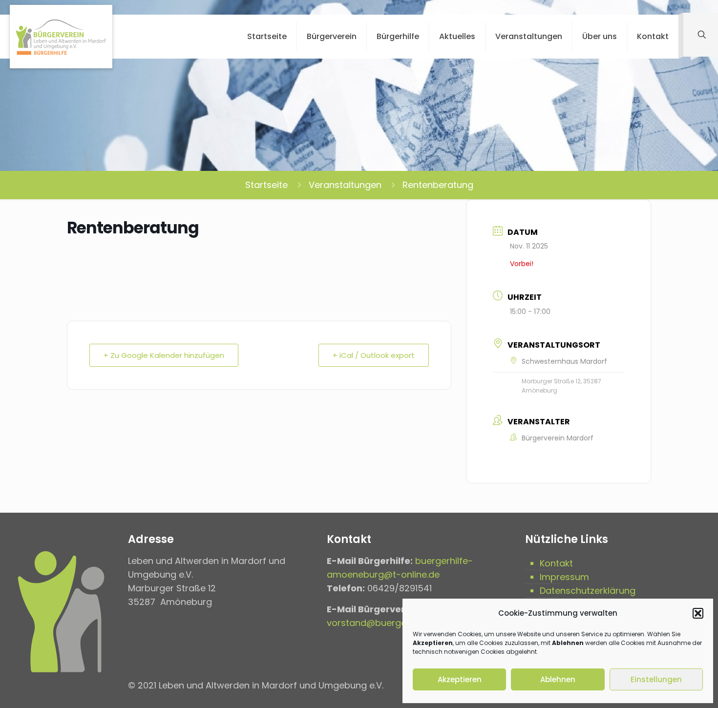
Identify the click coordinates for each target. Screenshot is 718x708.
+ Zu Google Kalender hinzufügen (164, 355)
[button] (698, 613)
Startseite (266, 185)
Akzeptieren (460, 679)
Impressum (564, 577)
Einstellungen (656, 679)
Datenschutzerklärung (587, 590)
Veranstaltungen (345, 185)
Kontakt (556, 563)
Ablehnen (557, 679)
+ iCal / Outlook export (374, 355)
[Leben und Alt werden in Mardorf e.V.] (61, 36)
